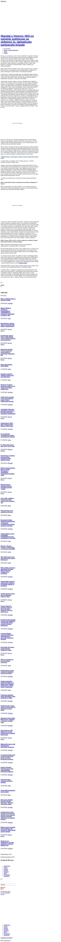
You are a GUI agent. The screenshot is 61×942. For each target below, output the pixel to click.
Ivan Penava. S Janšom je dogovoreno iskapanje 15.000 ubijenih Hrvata (8, 458)
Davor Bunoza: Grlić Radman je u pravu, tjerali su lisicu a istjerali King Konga (8, 732)
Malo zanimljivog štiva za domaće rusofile (8, 299)
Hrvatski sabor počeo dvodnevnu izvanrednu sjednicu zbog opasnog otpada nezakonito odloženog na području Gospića (8, 816)
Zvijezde (10, 576)
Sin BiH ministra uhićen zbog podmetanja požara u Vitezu (8, 595)
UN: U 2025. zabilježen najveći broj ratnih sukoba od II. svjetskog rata (8, 500)
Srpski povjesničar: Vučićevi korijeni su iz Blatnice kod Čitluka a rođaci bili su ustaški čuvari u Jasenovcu (7, 684)
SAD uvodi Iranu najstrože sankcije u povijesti (7, 781)
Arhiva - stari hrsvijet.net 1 (11, 50)
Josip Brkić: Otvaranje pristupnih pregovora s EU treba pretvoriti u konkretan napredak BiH (8, 411)
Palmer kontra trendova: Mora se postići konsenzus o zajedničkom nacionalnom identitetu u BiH (8, 471)
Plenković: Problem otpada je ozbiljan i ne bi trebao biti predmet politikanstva (8, 387)
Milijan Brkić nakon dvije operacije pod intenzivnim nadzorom (8, 746)
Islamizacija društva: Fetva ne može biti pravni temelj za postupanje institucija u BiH (8, 352)
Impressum (7, 874)
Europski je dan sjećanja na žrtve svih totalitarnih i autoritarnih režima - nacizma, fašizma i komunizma (8, 622)
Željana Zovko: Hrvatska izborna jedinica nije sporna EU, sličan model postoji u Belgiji (8, 829)
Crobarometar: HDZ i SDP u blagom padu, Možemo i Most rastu (7, 424)
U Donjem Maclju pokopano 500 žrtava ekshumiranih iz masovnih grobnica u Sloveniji (7, 636)
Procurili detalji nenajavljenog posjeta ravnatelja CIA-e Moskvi (8, 435)
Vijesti (5, 867)
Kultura (6, 869)
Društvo (6, 870)
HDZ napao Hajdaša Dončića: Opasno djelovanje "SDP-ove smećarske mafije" (7, 802)
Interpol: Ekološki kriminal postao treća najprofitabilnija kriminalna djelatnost (7, 769)
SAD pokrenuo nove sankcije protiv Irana (7, 511)
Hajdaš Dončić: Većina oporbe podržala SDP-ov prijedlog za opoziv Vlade (8, 708)
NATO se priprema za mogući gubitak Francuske (7, 661)
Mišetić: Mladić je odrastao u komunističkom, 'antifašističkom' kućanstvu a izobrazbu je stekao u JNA (7, 312)
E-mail (5, 53)
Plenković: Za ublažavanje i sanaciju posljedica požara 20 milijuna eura (7, 843)
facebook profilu (23, 263)
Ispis (5, 51)
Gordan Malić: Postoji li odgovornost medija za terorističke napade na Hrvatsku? (7, 584)
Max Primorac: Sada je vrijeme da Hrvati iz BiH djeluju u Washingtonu (8, 325)
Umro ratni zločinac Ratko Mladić (6, 365)
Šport (9, 380)
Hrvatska (10, 303)
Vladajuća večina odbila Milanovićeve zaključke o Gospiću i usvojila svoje (8, 720)
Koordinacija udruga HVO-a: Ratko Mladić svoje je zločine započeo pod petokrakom (8, 338)
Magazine (3, 1)
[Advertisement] (31, 13)
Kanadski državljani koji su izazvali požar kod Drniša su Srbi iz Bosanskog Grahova (8, 757)
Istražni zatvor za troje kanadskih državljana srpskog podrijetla (7, 672)
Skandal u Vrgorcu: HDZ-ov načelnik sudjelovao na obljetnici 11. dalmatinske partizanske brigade (17, 40)
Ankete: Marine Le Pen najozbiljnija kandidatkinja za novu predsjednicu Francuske (8, 536)
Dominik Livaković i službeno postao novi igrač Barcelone (7, 375)
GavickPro (9, 937)
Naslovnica (7, 866)
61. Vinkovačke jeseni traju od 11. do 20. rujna (8, 445)
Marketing (6, 876)
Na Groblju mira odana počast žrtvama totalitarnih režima (7, 649)
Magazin (6, 872)
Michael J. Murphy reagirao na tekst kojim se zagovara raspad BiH (8, 547)
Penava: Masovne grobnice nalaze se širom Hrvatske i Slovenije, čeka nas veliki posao (6, 609)
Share (2, 285)
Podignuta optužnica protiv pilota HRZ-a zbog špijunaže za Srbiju (8, 696)
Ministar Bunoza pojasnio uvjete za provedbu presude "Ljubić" (6, 487)
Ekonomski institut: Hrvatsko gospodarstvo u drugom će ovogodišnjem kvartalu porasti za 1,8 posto (8, 522)
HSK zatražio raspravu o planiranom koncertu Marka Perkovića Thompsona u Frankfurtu (8, 570)
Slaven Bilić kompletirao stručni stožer (8, 791)
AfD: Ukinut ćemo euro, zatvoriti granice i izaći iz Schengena (8, 558)
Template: (3, 937)
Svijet (9, 318)
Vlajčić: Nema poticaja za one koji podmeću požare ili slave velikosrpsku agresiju (7, 399)
